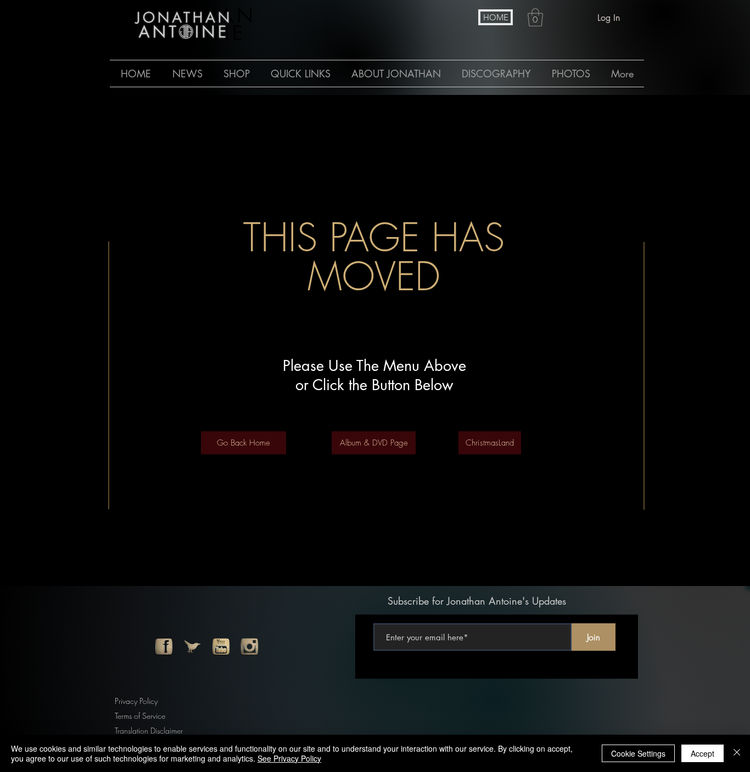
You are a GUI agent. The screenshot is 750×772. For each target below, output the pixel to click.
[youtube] (221, 647)
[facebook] (164, 647)
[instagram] (250, 647)
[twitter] (192, 647)
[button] (535, 17)
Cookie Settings (638, 753)
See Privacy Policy (289, 758)
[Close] (736, 753)
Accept (702, 753)
